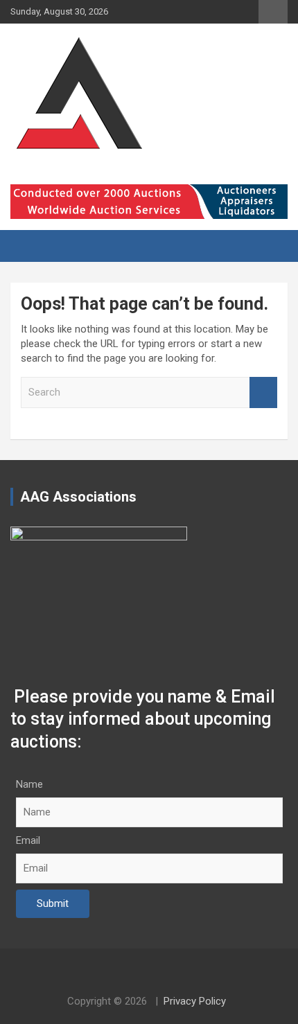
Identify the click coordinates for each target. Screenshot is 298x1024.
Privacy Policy (195, 1001)
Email (28, 840)
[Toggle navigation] (27, 246)
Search (263, 392)
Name (29, 784)
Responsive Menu (273, 12)
